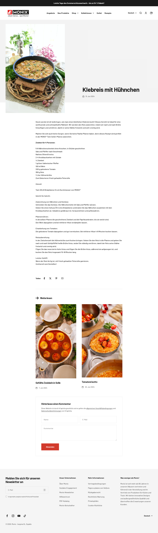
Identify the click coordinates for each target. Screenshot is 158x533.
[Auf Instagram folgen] (13, 515)
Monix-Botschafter (67, 505)
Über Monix (63, 484)
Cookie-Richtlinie (95, 505)
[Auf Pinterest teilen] (56, 278)
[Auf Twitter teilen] (50, 278)
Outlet (99, 13)
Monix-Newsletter (66, 492)
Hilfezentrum (64, 497)
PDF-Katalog (64, 501)
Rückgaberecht (94, 492)
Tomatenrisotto (89, 381)
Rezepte (108, 13)
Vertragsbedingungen (97, 484)
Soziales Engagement (68, 488)
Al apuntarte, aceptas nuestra (23, 496)
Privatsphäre (93, 501)
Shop (74, 13)
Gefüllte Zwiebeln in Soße (48, 382)
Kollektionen (86, 13)
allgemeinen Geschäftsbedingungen (99, 408)
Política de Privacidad (32, 496)
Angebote (51, 13)
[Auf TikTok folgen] (24, 515)
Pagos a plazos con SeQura (98, 488)
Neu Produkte (63, 13)
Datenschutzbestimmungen (51, 411)
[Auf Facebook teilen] (44, 278)
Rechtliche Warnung (96, 497)
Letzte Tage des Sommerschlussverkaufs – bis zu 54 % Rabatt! (79, 3)
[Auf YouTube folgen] (18, 515)
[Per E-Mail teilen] (62, 278)
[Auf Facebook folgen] (7, 515)
